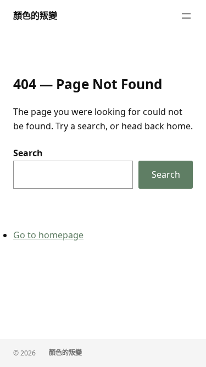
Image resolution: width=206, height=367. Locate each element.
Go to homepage (48, 235)
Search (28, 153)
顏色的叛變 (35, 15)
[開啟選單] (186, 16)
